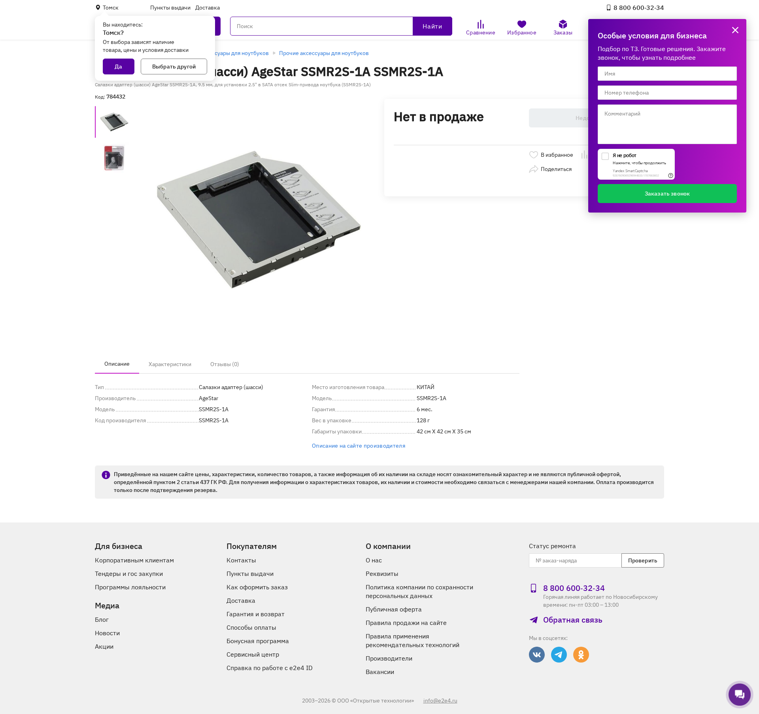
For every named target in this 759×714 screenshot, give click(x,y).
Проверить (642, 560)
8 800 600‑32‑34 (639, 7)
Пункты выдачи (170, 7)
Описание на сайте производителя (358, 445)
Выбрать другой (174, 66)
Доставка (207, 7)
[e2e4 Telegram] (559, 655)
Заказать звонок (667, 193)
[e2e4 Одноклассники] (581, 655)
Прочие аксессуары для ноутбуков (324, 53)
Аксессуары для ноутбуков (234, 53)
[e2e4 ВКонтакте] (537, 655)
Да (118, 66)
